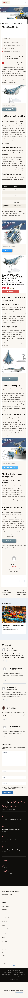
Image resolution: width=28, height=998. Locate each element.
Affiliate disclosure (5, 949)
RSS (14, 965)
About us (3, 925)
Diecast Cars (4, 909)
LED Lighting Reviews (19, 972)
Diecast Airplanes (16, 21)
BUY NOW (10, 291)
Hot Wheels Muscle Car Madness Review (21, 592)
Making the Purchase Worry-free (12, 51)
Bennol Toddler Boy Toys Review (6, 592)
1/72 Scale (5, 581)
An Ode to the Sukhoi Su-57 (11, 42)
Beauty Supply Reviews (7, 977)
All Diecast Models (6, 21)
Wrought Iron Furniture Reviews (19, 974)
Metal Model (16, 581)
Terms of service (5, 944)
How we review (5, 931)
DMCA (3, 952)
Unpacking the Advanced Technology (13, 45)
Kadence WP (19, 992)
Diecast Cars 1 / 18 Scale (7, 912)
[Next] (24, 620)
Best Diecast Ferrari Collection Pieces (10, 839)
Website (5, 783)
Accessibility (4, 933)
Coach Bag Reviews (18, 976)
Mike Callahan (6, 29)
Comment (5, 752)
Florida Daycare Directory (14, 979)
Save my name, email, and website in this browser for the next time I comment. (15, 788)
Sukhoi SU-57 (6, 583)
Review (22, 581)
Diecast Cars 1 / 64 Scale (7, 917)
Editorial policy (5, 928)
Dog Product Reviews (9, 976)
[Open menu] (25, 3)
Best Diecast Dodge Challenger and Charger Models (13, 850)
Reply (4, 660)
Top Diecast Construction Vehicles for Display (11, 819)
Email (4, 777)
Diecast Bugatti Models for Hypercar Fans (11, 829)
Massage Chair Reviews (8, 972)
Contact (3, 955)
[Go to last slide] (4, 620)
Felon (10, 581)
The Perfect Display (9, 48)
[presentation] (14, 614)
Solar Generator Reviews (6, 974)
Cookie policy (4, 946)
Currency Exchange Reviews (19, 977)
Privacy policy (4, 941)
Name (5, 771)
